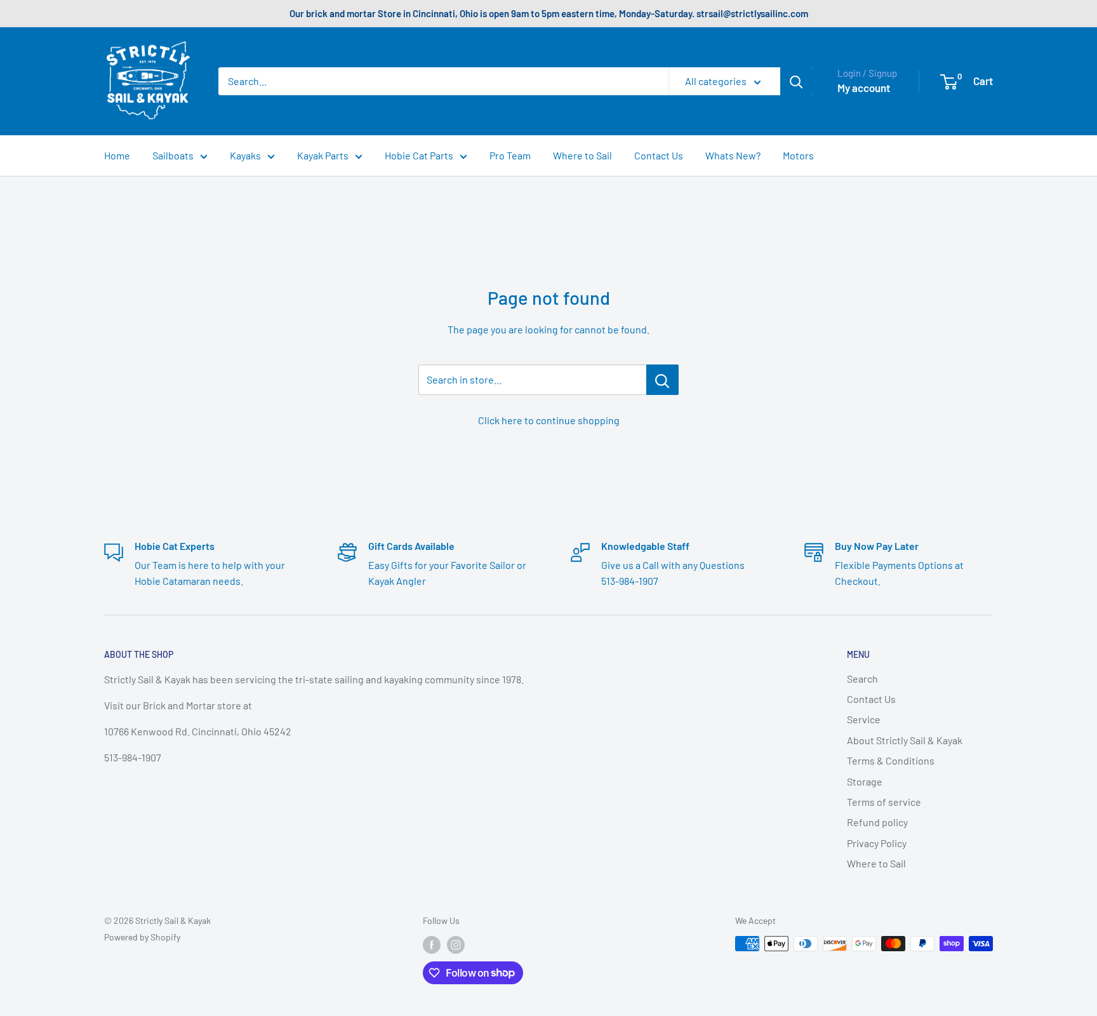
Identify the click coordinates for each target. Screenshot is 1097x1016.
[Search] (796, 81)
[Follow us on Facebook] (432, 945)
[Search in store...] (662, 379)
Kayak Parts (323, 155)
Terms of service (884, 802)
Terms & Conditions (890, 760)
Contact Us (658, 155)
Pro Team (510, 155)
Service (864, 719)
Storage (864, 781)
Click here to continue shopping (549, 420)
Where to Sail (582, 155)
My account (863, 87)
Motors (798, 155)
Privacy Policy (877, 843)
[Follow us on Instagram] (456, 945)
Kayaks (245, 155)
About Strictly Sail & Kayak (904, 740)
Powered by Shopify (142, 937)
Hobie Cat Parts (419, 155)
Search (862, 678)
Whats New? (733, 155)
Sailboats (173, 155)
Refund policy (877, 822)
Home (117, 155)
